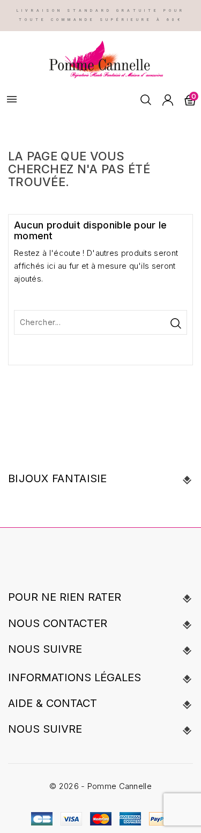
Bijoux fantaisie (57, 478)
